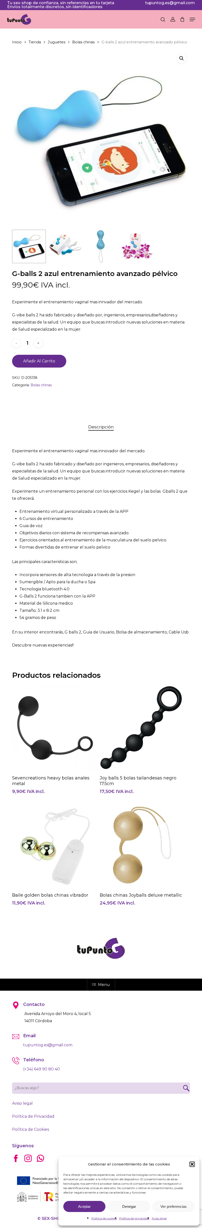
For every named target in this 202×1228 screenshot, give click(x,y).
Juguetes (56, 42)
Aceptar (84, 1206)
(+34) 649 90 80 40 (41, 1069)
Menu (104, 984)
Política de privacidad (134, 1218)
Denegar (129, 1206)
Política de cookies (104, 1218)
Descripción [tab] (101, 426)
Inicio (17, 42)
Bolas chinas (83, 42)
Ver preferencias (173, 1206)
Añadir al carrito (39, 361)
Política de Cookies (30, 1129)
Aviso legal (159, 1218)
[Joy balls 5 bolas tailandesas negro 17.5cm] (142, 727)
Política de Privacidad (33, 1116)
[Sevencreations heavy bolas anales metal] (54, 727)
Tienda (35, 42)
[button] (192, 1164)
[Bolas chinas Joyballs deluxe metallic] (142, 845)
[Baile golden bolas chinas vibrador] (54, 845)
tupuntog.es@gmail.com (170, 2)
